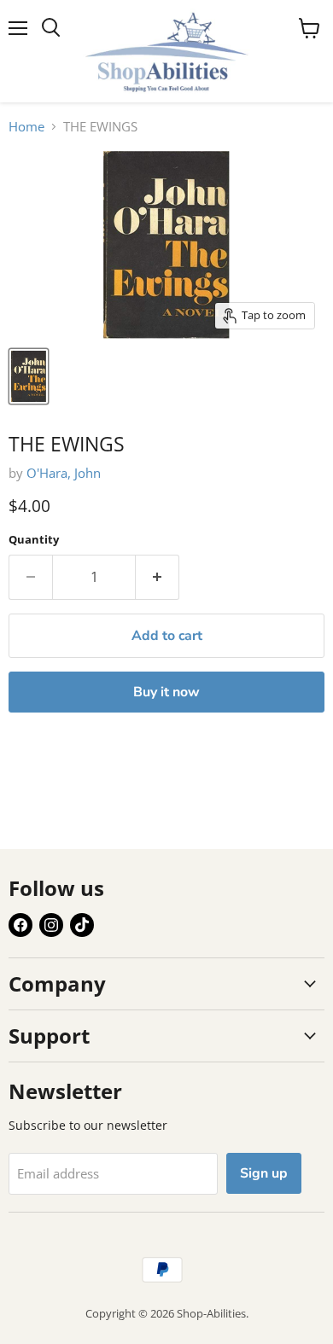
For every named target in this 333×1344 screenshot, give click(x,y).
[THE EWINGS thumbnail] (28, 376)
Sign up (264, 1173)
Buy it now (166, 692)
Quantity (34, 539)
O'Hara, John (63, 472)
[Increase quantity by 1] (157, 577)
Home (26, 126)
